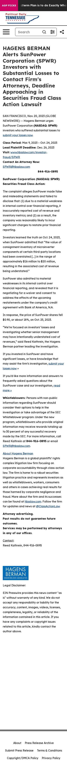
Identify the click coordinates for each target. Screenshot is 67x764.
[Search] (44, 32)
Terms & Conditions (49, 750)
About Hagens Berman (18, 453)
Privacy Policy (51, 758)
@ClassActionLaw (48, 506)
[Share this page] (61, 31)
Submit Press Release (19, 750)
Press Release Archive (39, 743)
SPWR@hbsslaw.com (16, 166)
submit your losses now (18, 135)
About (17, 743)
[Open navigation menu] (6, 31)
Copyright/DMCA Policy (22, 758)
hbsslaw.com (33, 501)
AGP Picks (9, 5)
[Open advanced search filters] (52, 32)
